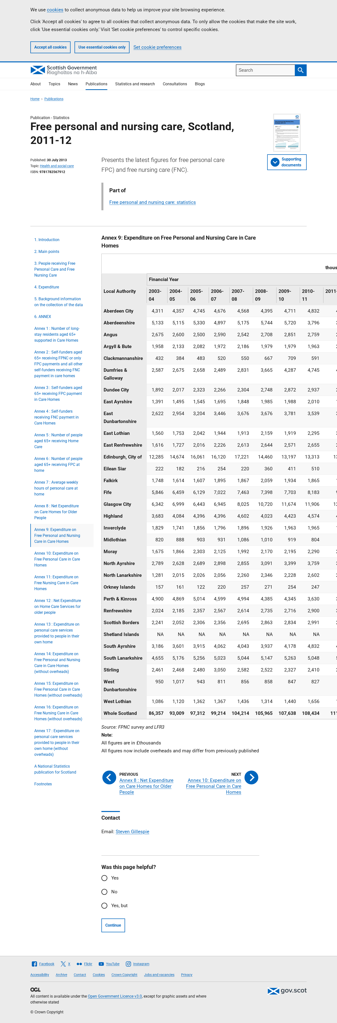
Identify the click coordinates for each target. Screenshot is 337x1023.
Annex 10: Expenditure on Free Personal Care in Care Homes (57, 559)
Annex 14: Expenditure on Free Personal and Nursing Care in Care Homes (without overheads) (57, 663)
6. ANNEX (42, 316)
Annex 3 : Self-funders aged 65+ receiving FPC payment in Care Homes (58, 393)
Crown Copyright (124, 975)
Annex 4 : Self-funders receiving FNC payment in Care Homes (56, 417)
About (35, 84)
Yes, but (119, 905)
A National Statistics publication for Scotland (55, 769)
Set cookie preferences (157, 47)
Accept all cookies (50, 47)
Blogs (200, 84)
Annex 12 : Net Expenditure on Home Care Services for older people (57, 606)
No (114, 892)
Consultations (175, 84)
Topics (54, 84)
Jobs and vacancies (159, 975)
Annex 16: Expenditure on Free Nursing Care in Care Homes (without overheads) (58, 713)
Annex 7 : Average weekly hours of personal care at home (56, 488)
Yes (115, 878)
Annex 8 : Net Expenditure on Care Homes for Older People (56, 512)
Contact (80, 975)
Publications (96, 84)
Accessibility (39, 975)
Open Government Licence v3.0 (115, 996)
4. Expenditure (46, 287)
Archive (61, 975)
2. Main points (46, 251)
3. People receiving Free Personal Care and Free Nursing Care (54, 269)
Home (34, 99)
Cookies (99, 975)
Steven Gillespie (132, 831)
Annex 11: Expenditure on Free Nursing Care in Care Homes (56, 583)
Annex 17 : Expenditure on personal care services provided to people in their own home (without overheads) (56, 742)
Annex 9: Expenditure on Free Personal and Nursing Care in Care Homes (57, 535)
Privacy (186, 975)
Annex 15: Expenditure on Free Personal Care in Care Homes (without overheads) (58, 689)
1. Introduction (46, 239)
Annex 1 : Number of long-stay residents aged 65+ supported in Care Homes (56, 334)
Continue (113, 925)
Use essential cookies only (102, 47)
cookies (55, 10)
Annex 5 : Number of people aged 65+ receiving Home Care (58, 441)
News (73, 84)
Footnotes (43, 784)
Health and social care (57, 166)
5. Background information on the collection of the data (58, 302)
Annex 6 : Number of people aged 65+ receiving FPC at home (58, 464)
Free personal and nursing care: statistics (152, 202)
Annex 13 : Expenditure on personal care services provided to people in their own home (56, 633)
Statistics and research (135, 84)
